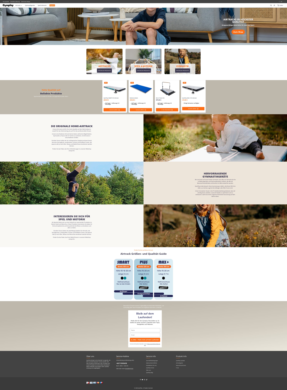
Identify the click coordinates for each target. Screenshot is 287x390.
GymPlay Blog (149, 372)
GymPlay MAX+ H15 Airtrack (189, 98)
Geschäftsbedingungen (152, 360)
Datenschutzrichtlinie (151, 363)
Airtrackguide (179, 363)
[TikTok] (146, 380)
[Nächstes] (284, 26)
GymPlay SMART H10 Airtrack (111, 98)
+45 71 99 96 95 (121, 363)
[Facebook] (140, 380)
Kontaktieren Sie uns (151, 365)
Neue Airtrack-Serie (181, 365)
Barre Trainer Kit (160, 98)
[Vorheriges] (2, 26)
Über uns (148, 370)
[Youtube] (142, 380)
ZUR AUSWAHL (242, 30)
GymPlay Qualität (180, 360)
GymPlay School (150, 367)
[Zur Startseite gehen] (8, 5)
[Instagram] (145, 380)
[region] (143, 26)
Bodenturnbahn (134, 98)
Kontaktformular (129, 368)
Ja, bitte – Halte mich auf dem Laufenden (145, 340)
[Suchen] (271, 5)
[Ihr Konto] (274, 5)
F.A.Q (177, 367)
